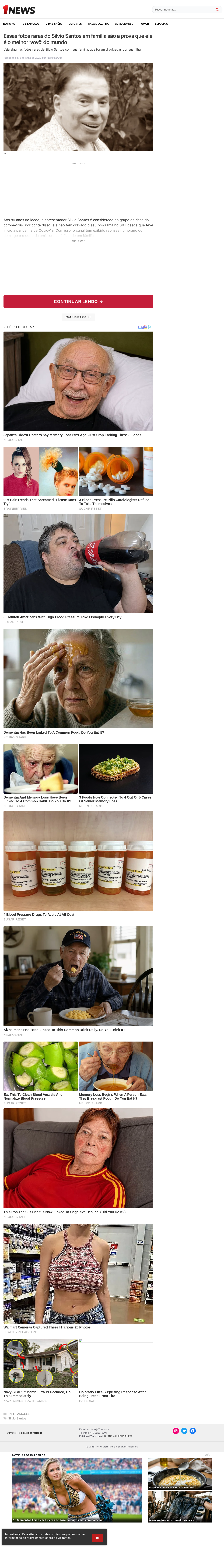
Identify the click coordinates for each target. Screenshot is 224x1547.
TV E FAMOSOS (30, 23)
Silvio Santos (17, 1418)
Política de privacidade (30, 1432)
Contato (11, 1432)
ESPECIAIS (161, 23)
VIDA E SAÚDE (54, 23)
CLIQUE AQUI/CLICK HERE (118, 1436)
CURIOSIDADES (124, 23)
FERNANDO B (54, 57)
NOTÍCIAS (9, 23)
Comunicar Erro (75, 317)
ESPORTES (75, 23)
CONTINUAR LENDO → (78, 301)
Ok (98, 1538)
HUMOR (144, 23)
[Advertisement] (78, 189)
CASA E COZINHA (98, 23)
